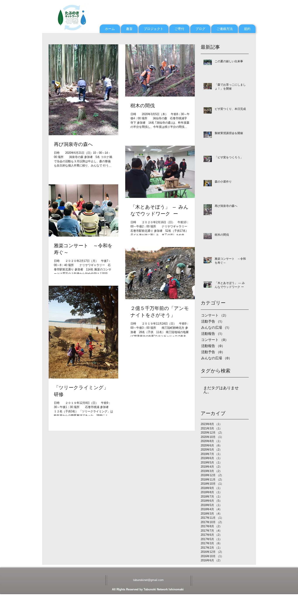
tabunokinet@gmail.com (148, 580)
